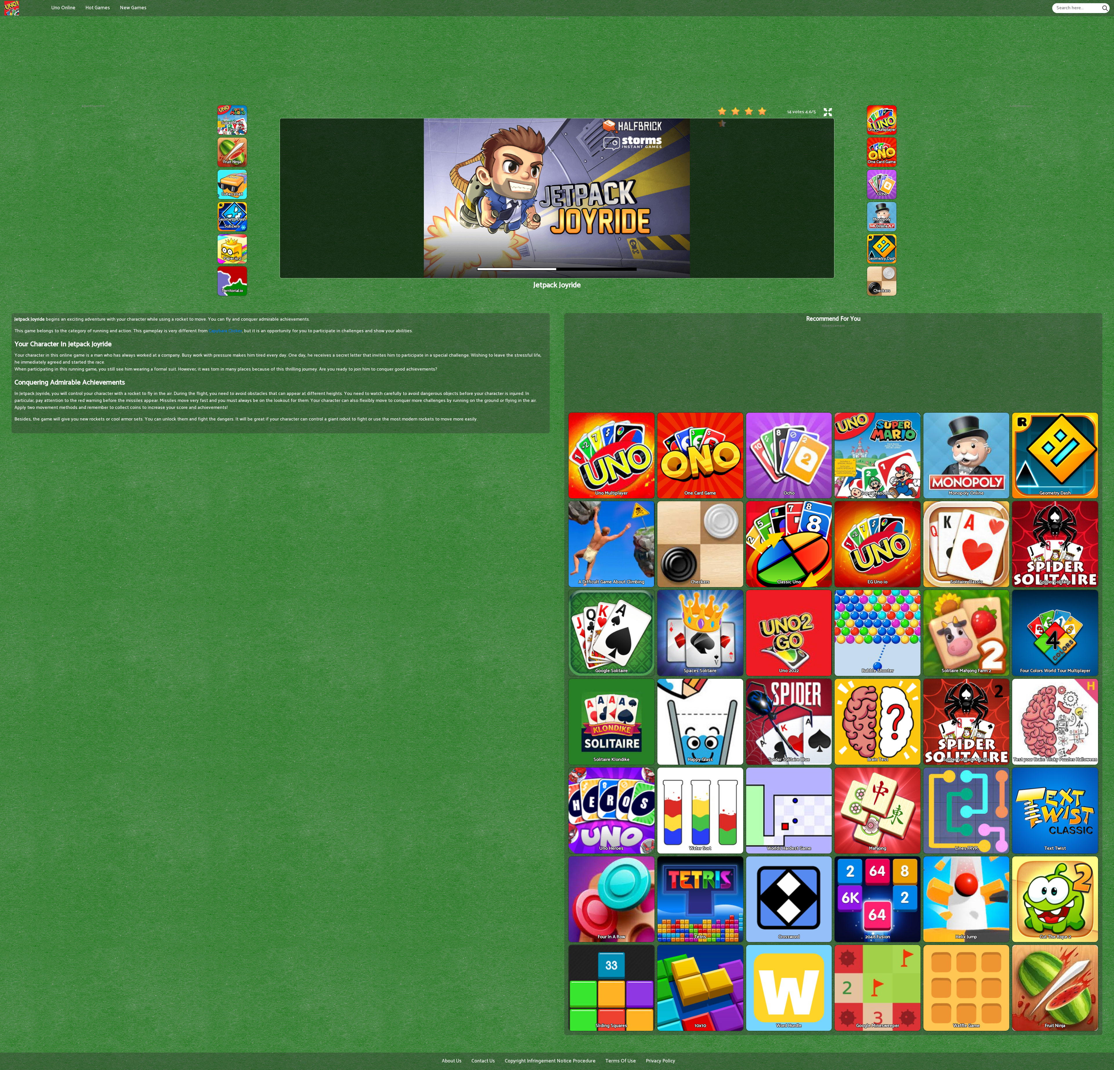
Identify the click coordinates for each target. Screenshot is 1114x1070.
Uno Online (63, 8)
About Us (452, 1061)
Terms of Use (620, 1061)
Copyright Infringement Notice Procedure (550, 1061)
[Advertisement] (557, 61)
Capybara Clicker (225, 331)
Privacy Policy (660, 1061)
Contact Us (483, 1061)
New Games (133, 8)
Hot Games (97, 8)
